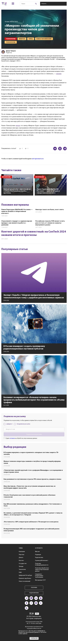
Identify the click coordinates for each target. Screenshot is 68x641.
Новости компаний (24, 581)
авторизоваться (37, 159)
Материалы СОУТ (40, 580)
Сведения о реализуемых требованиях (39, 575)
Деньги (21, 557)
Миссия (37, 551)
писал (18, 125)
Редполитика (39, 557)
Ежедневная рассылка (23, 424)
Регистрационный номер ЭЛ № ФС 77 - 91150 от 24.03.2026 (34, 622)
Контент (21, 560)
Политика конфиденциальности (41, 564)
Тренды (21, 566)
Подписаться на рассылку (34, 434)
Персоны (21, 554)
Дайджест (9, 424)
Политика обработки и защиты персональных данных (42, 569)
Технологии (22, 569)
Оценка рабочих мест (41, 560)
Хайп (20, 572)
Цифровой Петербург (25, 575)
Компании (22, 551)
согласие (12, 438)
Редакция (38, 554)
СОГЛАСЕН (34, 638)
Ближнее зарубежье (25, 578)
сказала (58, 74)
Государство (23, 563)
